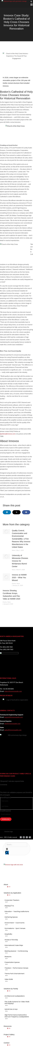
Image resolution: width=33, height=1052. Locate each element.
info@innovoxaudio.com (12, 723)
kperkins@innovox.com (7, 434)
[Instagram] (24, 837)
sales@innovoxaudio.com (12, 730)
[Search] (7, 852)
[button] (7, 512)
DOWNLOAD (6, 819)
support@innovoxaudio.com (13, 717)
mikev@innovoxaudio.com (13, 691)
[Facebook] (21, 837)
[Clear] (7, 849)
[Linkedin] (27, 837)
